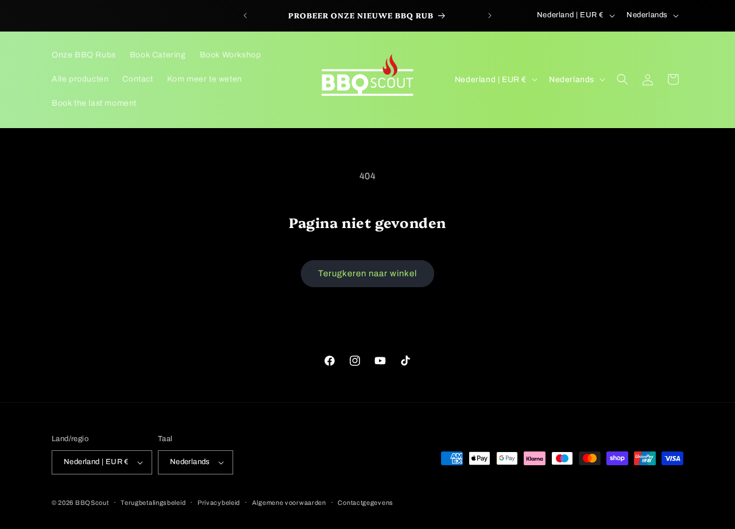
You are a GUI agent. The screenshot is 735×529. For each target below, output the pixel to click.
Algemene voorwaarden (289, 502)
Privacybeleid (219, 502)
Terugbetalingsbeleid (153, 502)
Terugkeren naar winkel (367, 273)
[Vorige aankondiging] (245, 15)
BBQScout (92, 502)
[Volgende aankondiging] (489, 15)
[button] (622, 79)
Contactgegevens (365, 502)
